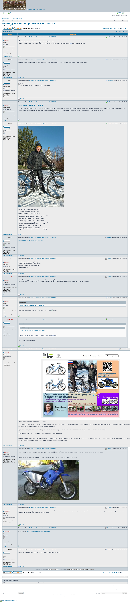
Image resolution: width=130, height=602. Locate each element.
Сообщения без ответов (8, 18)
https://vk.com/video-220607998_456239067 (30, 240)
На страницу (106, 28)
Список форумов (7, 20)
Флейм (18, 20)
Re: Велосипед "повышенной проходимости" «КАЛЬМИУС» (43, 36)
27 (118, 28)
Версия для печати (7, 31)
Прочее (14, 20)
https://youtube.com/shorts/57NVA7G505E (38, 531)
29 (121, 28)
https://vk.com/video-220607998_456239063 (30, 105)
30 (123, 28)
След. (126, 28)
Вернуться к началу (7, 56)
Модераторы (12, 25)
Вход (5, 12)
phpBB (60, 594)
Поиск (125, 12)
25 (115, 28)
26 (116, 28)
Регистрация (13, 12)
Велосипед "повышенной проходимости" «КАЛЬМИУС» (28, 24)
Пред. (110, 28)
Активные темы (18, 18)
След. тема (124, 31)
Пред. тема (118, 31)
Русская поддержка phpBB (65, 595)
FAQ (120, 12)
